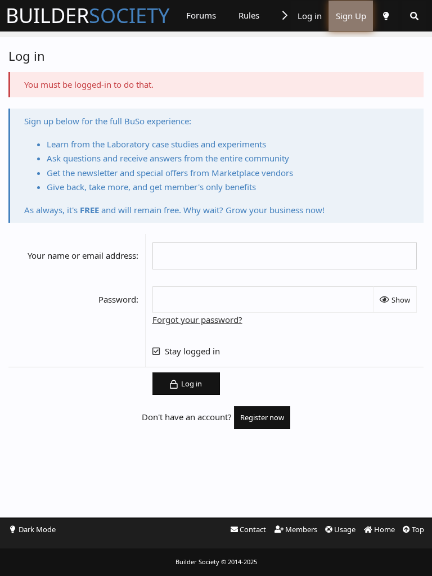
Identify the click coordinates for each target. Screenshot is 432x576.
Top (417, 529)
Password (117, 299)
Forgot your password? (197, 319)
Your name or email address (82, 255)
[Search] (414, 16)
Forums (201, 15)
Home (383, 529)
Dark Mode (37, 529)
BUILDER (87, 15)
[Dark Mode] (385, 16)
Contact (252, 529)
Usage (344, 529)
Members (300, 529)
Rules (248, 15)
